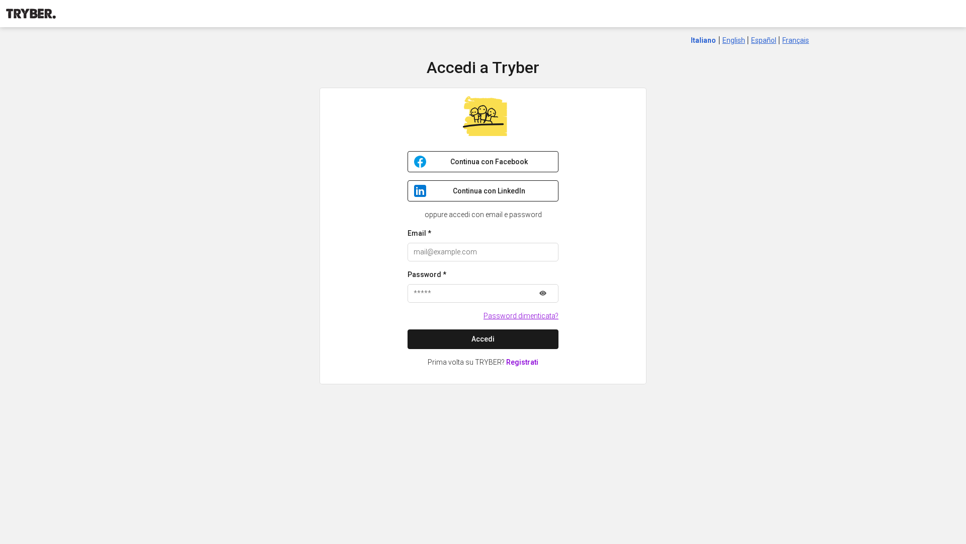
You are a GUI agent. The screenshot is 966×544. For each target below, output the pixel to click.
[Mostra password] (543, 293)
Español (763, 40)
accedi (483, 339)
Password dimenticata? (521, 316)
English (733, 40)
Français (795, 40)
